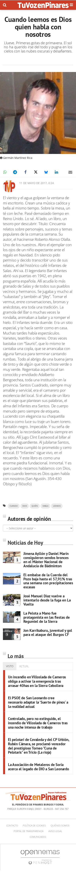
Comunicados (38, 837)
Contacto (12, 825)
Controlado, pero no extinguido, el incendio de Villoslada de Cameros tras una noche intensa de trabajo (38, 723)
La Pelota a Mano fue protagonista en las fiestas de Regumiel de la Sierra (46, 617)
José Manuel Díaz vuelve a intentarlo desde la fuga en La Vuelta (47, 600)
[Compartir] (4, 172)
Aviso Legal (55, 831)
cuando (14, 506)
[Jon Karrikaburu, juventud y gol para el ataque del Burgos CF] (11, 634)
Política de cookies (34, 825)
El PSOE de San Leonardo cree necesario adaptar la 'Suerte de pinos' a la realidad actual (38, 702)
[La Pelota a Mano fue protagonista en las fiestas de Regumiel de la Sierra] (11, 617)
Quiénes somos (60, 825)
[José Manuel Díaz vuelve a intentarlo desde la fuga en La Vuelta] (11, 600)
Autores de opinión (29, 518)
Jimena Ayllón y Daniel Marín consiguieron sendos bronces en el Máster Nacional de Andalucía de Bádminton (46, 559)
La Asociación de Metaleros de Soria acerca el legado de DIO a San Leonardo (38, 766)
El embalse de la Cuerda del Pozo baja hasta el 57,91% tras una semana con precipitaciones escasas (48, 581)
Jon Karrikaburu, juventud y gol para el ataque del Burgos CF (47, 632)
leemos (57, 506)
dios (24, 506)
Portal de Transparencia (28, 831)
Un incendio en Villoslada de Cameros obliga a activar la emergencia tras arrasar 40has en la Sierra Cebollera (37, 681)
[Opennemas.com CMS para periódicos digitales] (40, 857)
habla (45, 506)
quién (35, 506)
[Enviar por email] (70, 172)
